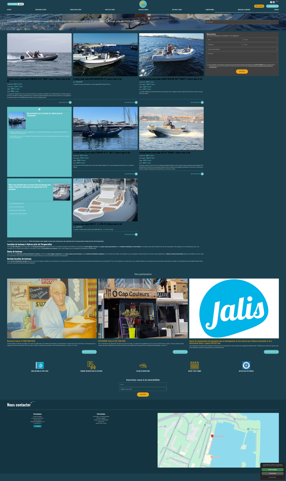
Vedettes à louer (110, 10)
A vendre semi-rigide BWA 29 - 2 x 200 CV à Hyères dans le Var (97, 223)
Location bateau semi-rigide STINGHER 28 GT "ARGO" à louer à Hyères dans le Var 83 (38, 79)
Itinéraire (38, 426)
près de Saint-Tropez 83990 (18, 210)
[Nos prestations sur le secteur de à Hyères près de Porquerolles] (17, 120)
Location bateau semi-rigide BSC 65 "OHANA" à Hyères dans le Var (164, 152)
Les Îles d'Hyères (12, 4)
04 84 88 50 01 (37, 423)
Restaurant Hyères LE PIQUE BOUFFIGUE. (21, 340)
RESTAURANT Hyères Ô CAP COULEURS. (112, 340)
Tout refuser (272, 473)
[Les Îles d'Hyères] (143, 4)
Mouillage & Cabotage (244, 10)
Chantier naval (210, 10)
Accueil (9, 10)
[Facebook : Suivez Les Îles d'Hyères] (271, 2)
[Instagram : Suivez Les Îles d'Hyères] (274, 2)
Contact (276, 10)
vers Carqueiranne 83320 (17, 203)
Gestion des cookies (101, 423)
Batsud (21, 4)
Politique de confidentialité (101, 420)
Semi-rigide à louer (40, 10)
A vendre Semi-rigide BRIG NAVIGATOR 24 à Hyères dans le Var (97, 78)
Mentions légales (101, 418)
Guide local (101, 421)
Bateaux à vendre (143, 10)
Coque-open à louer (75, 10)
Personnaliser (272, 477)
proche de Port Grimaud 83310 (18, 213)
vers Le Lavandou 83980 (17, 207)
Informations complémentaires (101, 416)
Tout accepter (272, 469)
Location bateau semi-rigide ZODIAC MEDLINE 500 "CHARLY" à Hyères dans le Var (170, 78)
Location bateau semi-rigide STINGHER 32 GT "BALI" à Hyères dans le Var (101, 152)
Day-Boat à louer (177, 10)
